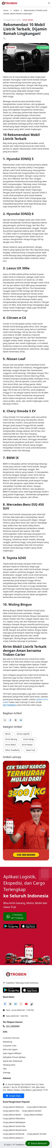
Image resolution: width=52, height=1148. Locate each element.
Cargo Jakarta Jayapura (13, 1137)
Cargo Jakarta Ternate (36, 1134)
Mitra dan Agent (10, 1049)
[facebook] (11, 719)
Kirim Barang (11, 739)
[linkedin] (21, 719)
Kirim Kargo (28, 739)
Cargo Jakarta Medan (33, 1114)
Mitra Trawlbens (12, 750)
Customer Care (9, 1045)
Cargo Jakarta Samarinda (14, 1126)
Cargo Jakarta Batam (12, 1114)
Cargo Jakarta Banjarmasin (15, 1130)
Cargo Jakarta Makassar (13, 1107)
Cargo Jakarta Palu (11, 1111)
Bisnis (8, 734)
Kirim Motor (27, 744)
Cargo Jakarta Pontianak (13, 1134)
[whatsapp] (5, 719)
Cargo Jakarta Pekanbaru (14, 1118)
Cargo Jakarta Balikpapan (14, 1122)
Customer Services (11, 1038)
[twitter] (16, 719)
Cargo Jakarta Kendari (32, 1111)
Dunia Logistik (23, 734)
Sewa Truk (30, 750)
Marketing (7, 1041)
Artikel (16, 10)
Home (5, 10)
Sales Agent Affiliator (12, 1053)
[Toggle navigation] (49, 3)
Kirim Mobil (10, 744)
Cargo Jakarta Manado (37, 1107)
